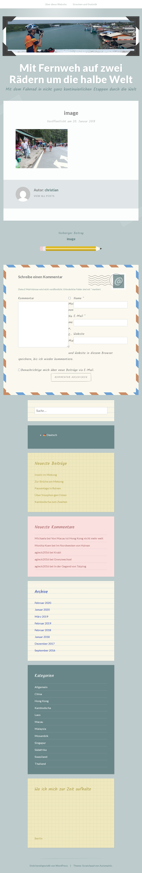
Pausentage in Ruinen (48, 488)
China (38, 694)
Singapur (40, 742)
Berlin (38, 838)
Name (79, 298)
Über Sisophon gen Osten (50, 495)
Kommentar (26, 298)
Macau (39, 721)
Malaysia (40, 728)
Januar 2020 (42, 609)
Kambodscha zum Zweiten (51, 501)
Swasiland (41, 756)
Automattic (106, 865)
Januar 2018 (42, 636)
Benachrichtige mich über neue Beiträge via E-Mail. (57, 370)
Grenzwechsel (63, 559)
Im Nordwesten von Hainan (73, 545)
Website (79, 334)
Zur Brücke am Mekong (49, 481)
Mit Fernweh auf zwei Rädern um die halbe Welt (71, 73)
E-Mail (79, 316)
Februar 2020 (43, 602)
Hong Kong (42, 701)
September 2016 (45, 650)
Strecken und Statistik (85, 4)
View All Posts (44, 196)
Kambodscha (43, 707)
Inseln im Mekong (46, 474)
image (71, 236)
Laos (38, 714)
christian (51, 190)
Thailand (40, 763)
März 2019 (41, 616)
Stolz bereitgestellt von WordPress (49, 865)
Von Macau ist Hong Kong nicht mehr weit (77, 538)
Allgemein (41, 687)
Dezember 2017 (45, 643)
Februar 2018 (43, 630)
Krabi (57, 552)
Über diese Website (56, 4)
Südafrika (41, 749)
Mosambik (41, 735)
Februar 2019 (43, 623)
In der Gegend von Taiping (70, 566)
